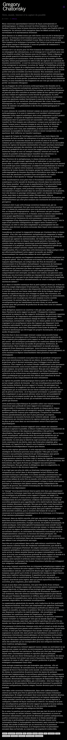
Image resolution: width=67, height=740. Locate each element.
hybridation (14, 736)
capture (29, 733)
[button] (64, 7)
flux (24, 733)
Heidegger (19, 733)
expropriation (39, 736)
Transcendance (30, 736)
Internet (5, 733)
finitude (35, 733)
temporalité (51, 733)
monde (40, 733)
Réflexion (14, 18)
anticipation (11, 733)
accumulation (6, 736)
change (57, 733)
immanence (22, 736)
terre (45, 733)
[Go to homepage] (14, 7)
